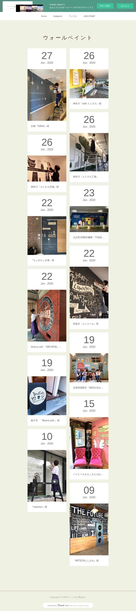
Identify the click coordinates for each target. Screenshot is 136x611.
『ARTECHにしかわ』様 (86, 560)
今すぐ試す (105, 5)
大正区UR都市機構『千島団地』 (89, 237)
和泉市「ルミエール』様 (86, 323)
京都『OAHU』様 (40, 126)
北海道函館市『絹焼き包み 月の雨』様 (89, 387)
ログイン (125, 5)
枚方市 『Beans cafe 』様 (45, 420)
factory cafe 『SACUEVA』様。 (47, 346)
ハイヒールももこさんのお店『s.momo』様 (89, 474)
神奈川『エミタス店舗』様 (46, 186)
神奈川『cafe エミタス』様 (87, 103)
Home (44, 16)
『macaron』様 (39, 506)
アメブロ (73, 16)
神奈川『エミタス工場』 (86, 176)
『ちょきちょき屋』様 (42, 260)
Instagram (57, 16)
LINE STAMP (89, 16)
